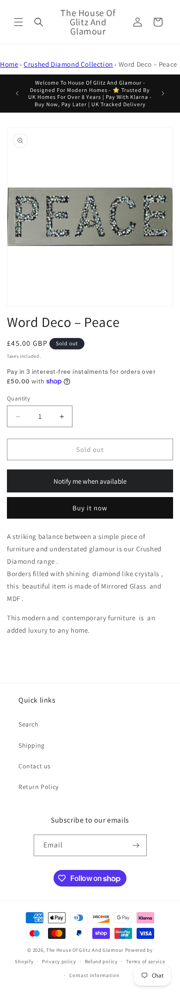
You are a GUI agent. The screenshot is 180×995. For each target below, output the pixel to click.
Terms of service (145, 961)
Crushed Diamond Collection (68, 64)
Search (28, 724)
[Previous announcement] (17, 93)
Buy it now (90, 507)
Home (9, 64)
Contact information (94, 975)
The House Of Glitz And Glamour (85, 950)
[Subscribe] (136, 845)
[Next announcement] (163, 93)
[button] (18, 22)
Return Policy (38, 787)
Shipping (31, 745)
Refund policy (101, 961)
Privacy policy (59, 961)
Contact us (34, 766)
